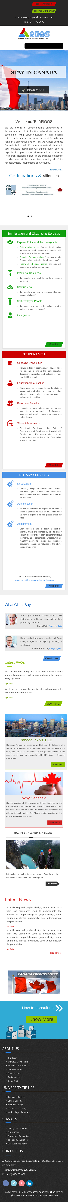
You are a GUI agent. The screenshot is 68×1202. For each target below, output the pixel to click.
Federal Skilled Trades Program (33, 264)
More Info (54, 344)
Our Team (12, 1058)
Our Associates (15, 1069)
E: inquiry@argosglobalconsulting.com (34, 17)
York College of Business (19, 1112)
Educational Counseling (18, 1136)
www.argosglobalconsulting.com (43, 1191)
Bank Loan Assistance (17, 1143)
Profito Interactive (49, 1195)
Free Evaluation (44, 3)
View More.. (52, 658)
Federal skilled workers (30, 247)
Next (59, 197)
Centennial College (16, 1097)
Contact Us (13, 1081)
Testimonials (13, 1077)
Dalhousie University (17, 1108)
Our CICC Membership (18, 1061)
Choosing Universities (18, 1140)
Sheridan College (15, 1104)
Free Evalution (14, 1073)
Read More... (56, 170)
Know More (41, 1019)
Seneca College (15, 1100)
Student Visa (13, 1132)
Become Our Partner (44, 10)
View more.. (53, 703)
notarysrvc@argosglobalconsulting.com (35, 580)
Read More (36, 90)
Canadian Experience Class (32, 257)
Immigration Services (17, 1128)
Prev (9, 197)
